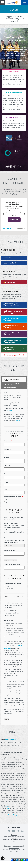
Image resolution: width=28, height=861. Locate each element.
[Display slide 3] (19, 228)
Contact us (14, 835)
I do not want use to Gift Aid (13, 637)
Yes (7, 499)
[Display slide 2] (18, 228)
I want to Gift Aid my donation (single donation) (14, 624)
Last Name (8, 449)
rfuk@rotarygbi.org (11, 739)
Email (6, 489)
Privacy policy (7, 846)
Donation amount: (10, 550)
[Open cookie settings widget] (3, 858)
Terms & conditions (14, 848)
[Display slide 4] (20, 228)
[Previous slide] (3, 214)
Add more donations (11, 560)
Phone (6, 482)
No (6, 502)
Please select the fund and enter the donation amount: (14, 541)
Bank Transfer (9, 589)
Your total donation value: (12, 564)
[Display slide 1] (17, 228)
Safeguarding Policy (18, 846)
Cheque (8, 586)
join (24, 3)
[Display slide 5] (21, 228)
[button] (14, 258)
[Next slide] (24, 214)
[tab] (14, 379)
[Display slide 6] (22, 228)
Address (6, 457)
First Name (8, 441)
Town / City (7, 466)
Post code (7, 474)
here (6, 806)
